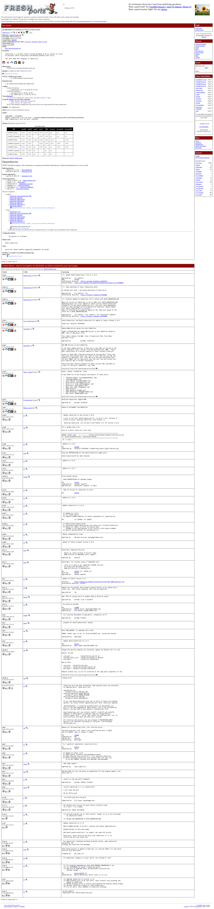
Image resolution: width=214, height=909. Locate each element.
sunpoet (25, 477)
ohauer (25, 623)
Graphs (198, 156)
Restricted (198, 173)
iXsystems (207, 35)
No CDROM (199, 175)
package (11, 99)
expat (45, 42)
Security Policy (200, 52)
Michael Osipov (27, 275)
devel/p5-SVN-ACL (16, 198)
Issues (197, 47)
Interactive (199, 184)
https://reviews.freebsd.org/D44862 (94, 295)
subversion (34, 42)
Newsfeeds (199, 147)
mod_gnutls (199, 88)
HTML (200, 905)
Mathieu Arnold (27, 408)
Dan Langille (198, 906)
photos (164, 9)
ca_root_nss (28, 42)
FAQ (197, 49)
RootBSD (204, 37)
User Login (199, 28)
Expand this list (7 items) (15, 256)
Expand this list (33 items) (11, 74)
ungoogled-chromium (199, 108)
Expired (198, 180)
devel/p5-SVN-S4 (16, 206)
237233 (76, 482)
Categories (198, 142)
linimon (25, 597)
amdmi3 (25, 615)
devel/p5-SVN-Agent (17, 201)
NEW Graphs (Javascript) (202, 157)
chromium (198, 101)
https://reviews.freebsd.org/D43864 (94, 316)
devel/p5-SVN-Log (16, 203)
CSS (204, 905)
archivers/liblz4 (22, 189)
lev (24, 416)
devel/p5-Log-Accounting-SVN (20, 196)
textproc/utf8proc (26, 187)
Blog (197, 56)
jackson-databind (200, 92)
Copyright (186, 906)
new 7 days (199, 190)
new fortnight (199, 192)
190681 (76, 735)
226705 (76, 571)
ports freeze (9, 21)
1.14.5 (4, 32)
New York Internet (200, 35)
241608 (76, 447)
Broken (198, 165)
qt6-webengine (200, 105)
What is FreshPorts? (201, 44)
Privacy (198, 54)
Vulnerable (199, 178)
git (42, 42)
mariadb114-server (201, 82)
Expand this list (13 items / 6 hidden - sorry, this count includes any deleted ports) (33, 208)
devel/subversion (29, 180)
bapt (24, 678)
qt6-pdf (198, 103)
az (24, 780)
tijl (24, 588)
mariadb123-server (201, 86)
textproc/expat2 (23, 185)
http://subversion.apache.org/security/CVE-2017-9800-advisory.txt (99, 582)
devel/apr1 (22, 182)
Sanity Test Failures (201, 146)
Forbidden (199, 171)
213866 (76, 607)
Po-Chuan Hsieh (27, 400)
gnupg (39, 42)
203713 (76, 644)
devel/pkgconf (27, 170)
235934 (76, 493)
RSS (209, 905)
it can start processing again (83, 21)
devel (7, 32)
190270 (76, 747)
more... (197, 71)
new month (199, 195)
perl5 (12, 43)
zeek (197, 111)
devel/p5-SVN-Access (17, 199)
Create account (199, 30)
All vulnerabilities (204, 127)
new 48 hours (199, 188)
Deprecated (199, 167)
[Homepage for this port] (3, 63)
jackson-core (199, 90)
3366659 (14, 40)
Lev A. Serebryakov (28, 321)
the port (10, 96)
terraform (198, 99)
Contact (198, 57)
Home (197, 141)
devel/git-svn (15, 212)
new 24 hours (199, 186)
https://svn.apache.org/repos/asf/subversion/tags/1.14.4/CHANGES (98, 283)
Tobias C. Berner (27, 372)
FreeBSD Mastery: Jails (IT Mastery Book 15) (170, 6)
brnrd (24, 550)
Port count (199, 163)
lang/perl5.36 (27, 171)
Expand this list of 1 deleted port (20, 228)
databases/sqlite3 (26, 184)
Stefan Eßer (26, 329)
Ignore (198, 169)
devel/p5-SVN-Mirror (17, 204)
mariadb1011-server (201, 79)
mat (24, 428)
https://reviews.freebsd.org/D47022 (94, 281)
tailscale (198, 96)
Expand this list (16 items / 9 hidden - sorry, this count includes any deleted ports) (33, 223)
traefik (197, 94)
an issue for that (102, 21)
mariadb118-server (201, 84)
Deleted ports (199, 144)
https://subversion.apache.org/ (13, 48)
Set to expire (199, 182)
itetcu (24, 849)
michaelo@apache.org (15, 35)
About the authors (200, 46)
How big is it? (199, 51)
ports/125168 (79, 873)
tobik (24, 453)
